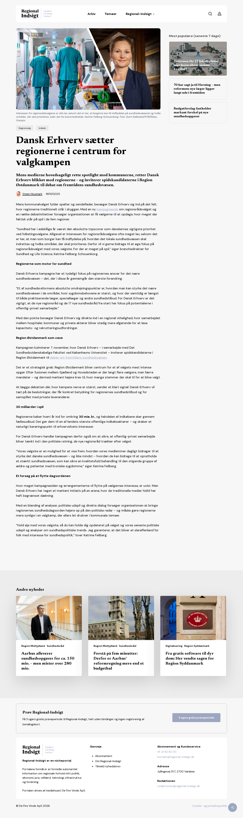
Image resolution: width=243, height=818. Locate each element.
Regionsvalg (25, 128)
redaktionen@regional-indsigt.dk (178, 786)
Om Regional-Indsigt (108, 761)
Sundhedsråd (55, 645)
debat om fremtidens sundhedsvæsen (78, 357)
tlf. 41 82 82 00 (166, 752)
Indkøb (42, 128)
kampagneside (107, 209)
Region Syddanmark (196, 645)
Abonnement (103, 756)
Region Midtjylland (33, 645)
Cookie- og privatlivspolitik (209, 806)
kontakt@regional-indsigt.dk (175, 757)
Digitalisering (174, 645)
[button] (196, 717)
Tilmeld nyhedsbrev (107, 766)
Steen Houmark (32, 194)
